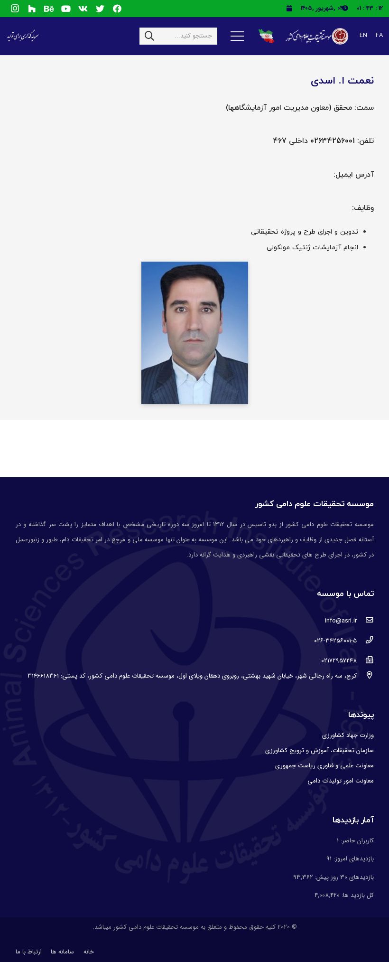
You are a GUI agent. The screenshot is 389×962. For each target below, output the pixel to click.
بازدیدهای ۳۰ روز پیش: (343, 877)
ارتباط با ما (29, 952)
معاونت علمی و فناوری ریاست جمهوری (324, 766)
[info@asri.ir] (365, 621)
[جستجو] (149, 36)
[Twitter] (100, 8)
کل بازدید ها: (357, 895)
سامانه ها (62, 952)
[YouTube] (65, 8)
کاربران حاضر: (356, 841)
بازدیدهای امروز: (353, 859)
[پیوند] (316, 36)
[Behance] (48, 8)
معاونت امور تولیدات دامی (340, 781)
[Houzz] (31, 8)
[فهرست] (237, 36)
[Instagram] (14, 8)
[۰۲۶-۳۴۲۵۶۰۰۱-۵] (365, 641)
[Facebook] (117, 8)
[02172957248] (365, 661)
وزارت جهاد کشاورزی (348, 735)
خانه (88, 952)
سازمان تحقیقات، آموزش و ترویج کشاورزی (319, 750)
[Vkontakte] (83, 8)
